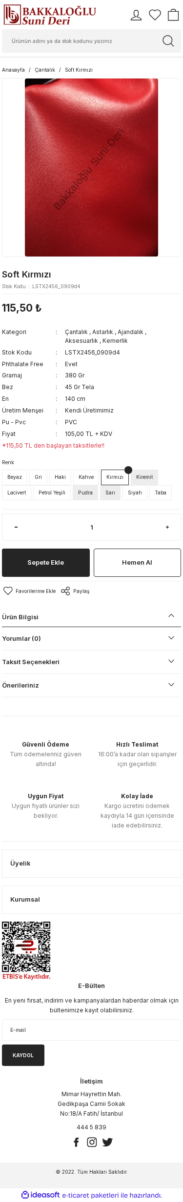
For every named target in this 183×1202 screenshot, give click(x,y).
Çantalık (76, 331)
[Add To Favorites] (29, 591)
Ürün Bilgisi (20, 617)
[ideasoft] (40, 1195)
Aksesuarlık (81, 340)
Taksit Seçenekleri (31, 662)
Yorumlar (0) (21, 638)
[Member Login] (136, 15)
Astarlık (102, 331)
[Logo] (50, 15)
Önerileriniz (20, 685)
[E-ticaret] (90, 1195)
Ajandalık (130, 331)
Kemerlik (115, 340)
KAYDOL (23, 1055)
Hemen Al (137, 562)
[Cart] (173, 15)
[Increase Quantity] (167, 527)
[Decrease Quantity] (15, 527)
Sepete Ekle (45, 562)
